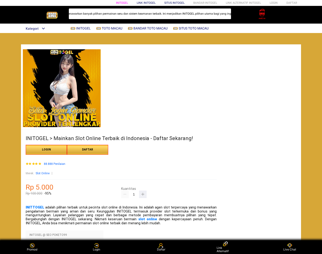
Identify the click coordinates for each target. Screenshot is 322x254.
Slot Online (43, 173)
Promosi (32, 249)
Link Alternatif (223, 249)
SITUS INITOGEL (174, 2)
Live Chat (289, 249)
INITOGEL (122, 2)
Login (96, 249)
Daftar (161, 249)
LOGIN (274, 2)
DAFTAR (291, 2)
